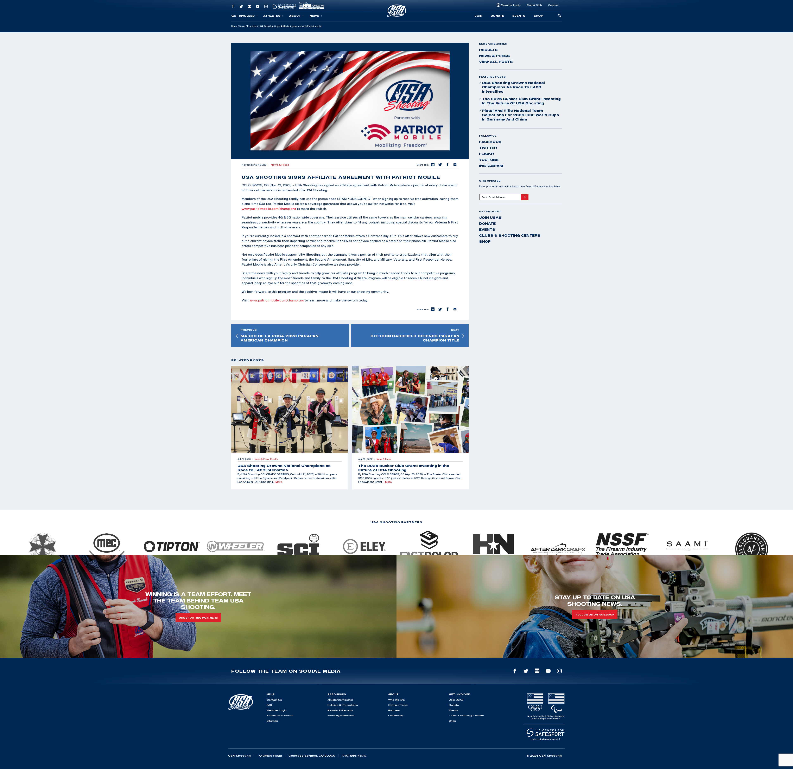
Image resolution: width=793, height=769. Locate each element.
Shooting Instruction (341, 715)
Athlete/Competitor (340, 699)
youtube (489, 160)
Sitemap (272, 720)
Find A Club (534, 5)
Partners (394, 710)
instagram (491, 166)
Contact (553, 5)
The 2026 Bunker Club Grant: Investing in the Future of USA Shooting (521, 101)
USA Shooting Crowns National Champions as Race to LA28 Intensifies (513, 87)
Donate (497, 15)
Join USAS (490, 217)
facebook (490, 142)
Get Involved (243, 15)
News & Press (280, 165)
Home (234, 26)
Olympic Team (398, 705)
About (295, 15)
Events (518, 15)
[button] (432, 165)
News (314, 15)
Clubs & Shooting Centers (509, 235)
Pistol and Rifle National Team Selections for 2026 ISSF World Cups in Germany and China (520, 115)
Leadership (396, 715)
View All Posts (496, 62)
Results (488, 50)
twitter (488, 148)
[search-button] (560, 16)
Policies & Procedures (343, 705)
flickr (486, 154)
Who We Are (396, 699)
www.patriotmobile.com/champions (269, 208)
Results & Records (340, 710)
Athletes (271, 15)
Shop (538, 15)
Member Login (511, 5)
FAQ (269, 705)
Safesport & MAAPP (280, 715)
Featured (251, 26)
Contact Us (274, 699)
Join (478, 15)
